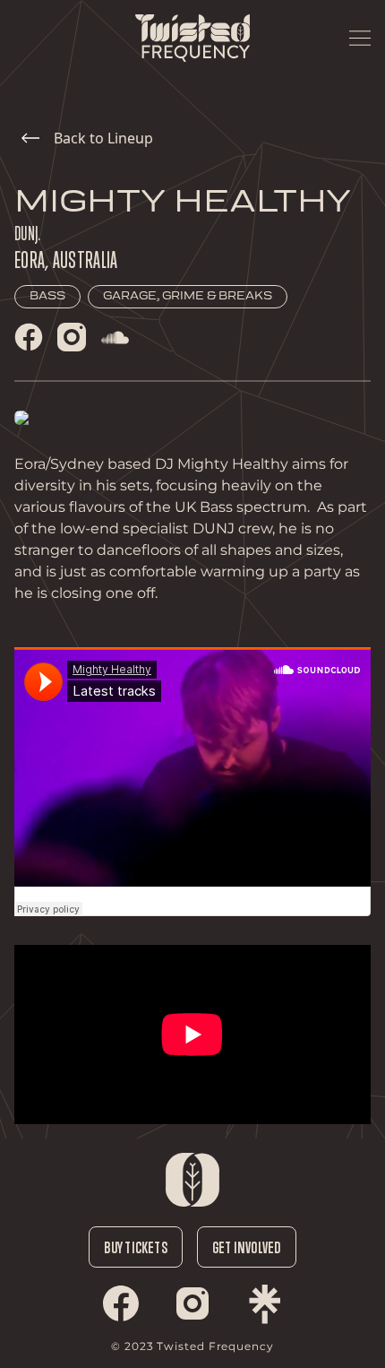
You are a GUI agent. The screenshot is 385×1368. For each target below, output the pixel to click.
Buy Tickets (135, 1247)
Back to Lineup (103, 138)
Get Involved (246, 1247)
